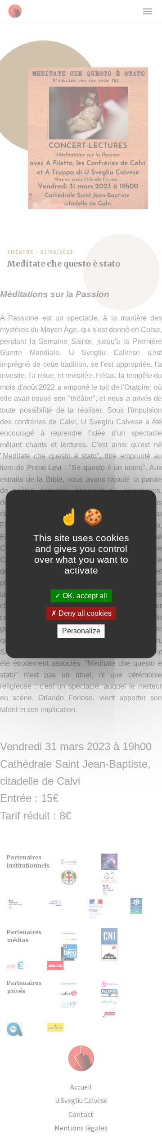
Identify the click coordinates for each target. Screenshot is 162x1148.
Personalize (81, 631)
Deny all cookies (84, 613)
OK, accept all (84, 596)
